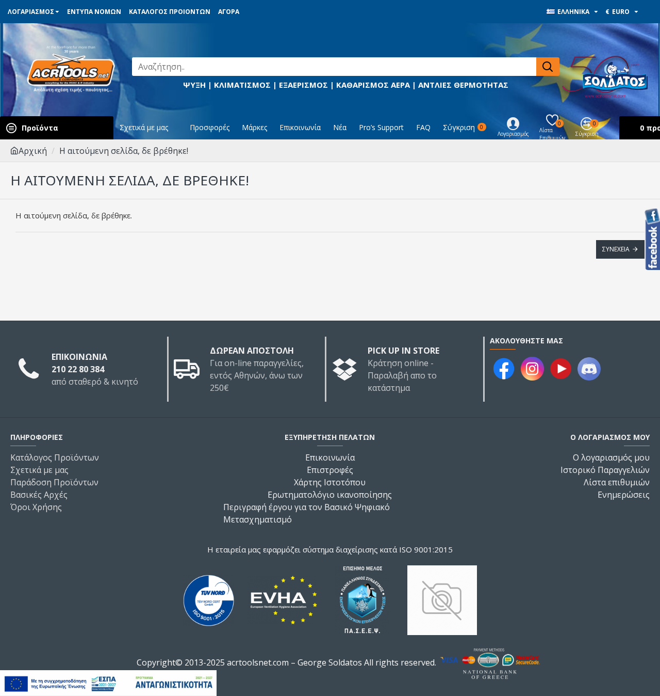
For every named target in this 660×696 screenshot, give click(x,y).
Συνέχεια (616, 249)
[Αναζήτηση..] (547, 66)
